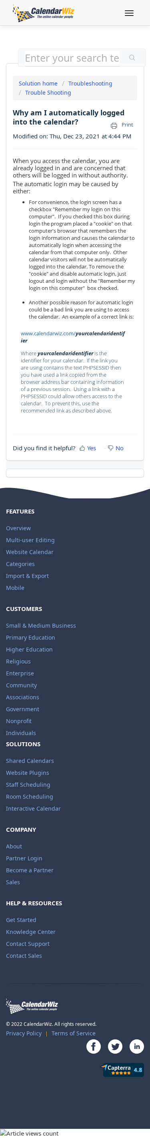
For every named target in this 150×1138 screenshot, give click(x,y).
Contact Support (28, 943)
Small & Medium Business (41, 625)
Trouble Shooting (48, 92)
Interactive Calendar (33, 808)
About (14, 846)
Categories (20, 564)
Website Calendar (30, 552)
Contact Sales (24, 955)
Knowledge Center (31, 932)
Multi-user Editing (30, 540)
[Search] (132, 58)
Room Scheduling (29, 796)
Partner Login (24, 858)
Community (21, 685)
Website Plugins (27, 772)
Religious (18, 661)
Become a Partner (30, 870)
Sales (13, 882)
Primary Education (30, 637)
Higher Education (29, 649)
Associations (22, 697)
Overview (18, 528)
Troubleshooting (90, 83)
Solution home (39, 83)
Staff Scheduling (28, 784)
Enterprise (20, 673)
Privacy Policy (24, 1033)
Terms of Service (74, 1033)
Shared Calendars (30, 761)
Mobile (15, 587)
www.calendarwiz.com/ (48, 333)
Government (22, 709)
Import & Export (27, 576)
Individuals (21, 733)
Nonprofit (19, 721)
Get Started (21, 920)
